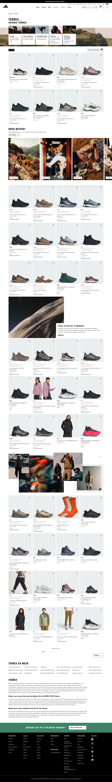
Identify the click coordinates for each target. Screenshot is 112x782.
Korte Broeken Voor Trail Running (31, 670)
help (74, 4)
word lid (94, 4)
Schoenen (55, 7)
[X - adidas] (97, 748)
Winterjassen (76, 670)
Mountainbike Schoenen (63, 670)
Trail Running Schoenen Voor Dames (31, 667)
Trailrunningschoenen (14, 667)
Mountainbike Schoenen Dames (95, 673)
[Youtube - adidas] (97, 760)
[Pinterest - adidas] (97, 752)
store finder (69, 4)
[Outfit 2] (56, 159)
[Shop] (5, 6)
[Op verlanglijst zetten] (29, 55)
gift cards (90, 4)
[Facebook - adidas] (97, 739)
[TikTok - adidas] (97, 756)
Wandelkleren (28, 673)
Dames (44, 7)
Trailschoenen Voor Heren (15, 673)
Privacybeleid (57, 778)
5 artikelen (44, 177)
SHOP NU (61, 335)
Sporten (63, 7)
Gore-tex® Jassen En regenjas (77, 667)
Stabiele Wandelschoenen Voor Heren (47, 670)
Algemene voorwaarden (66, 778)
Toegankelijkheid (77, 778)
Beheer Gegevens (45, 778)
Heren (37, 7)
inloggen (103, 4)
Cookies (52, 778)
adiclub (98, 4)
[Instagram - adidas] (97, 744)
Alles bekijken (12, 134)
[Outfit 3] (88, 159)
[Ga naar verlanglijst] (103, 7)
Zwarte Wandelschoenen (95, 670)
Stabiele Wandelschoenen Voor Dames (47, 673)
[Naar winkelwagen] (107, 7)
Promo (69, 7)
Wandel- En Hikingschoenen (45, 667)
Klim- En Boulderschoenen (64, 667)
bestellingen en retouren (81, 4)
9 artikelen (12, 177)
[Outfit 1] (24, 159)
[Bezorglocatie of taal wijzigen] (107, 4)
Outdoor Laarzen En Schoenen (78, 673)
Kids (49, 7)
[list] (48, 50)
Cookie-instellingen (35, 778)
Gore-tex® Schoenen (62, 673)
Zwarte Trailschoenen (94, 667)
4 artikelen (76, 177)
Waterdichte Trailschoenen (16, 670)
